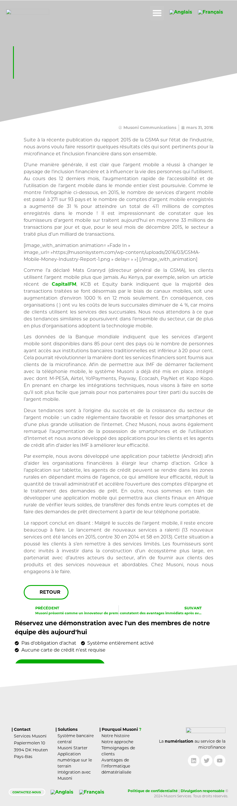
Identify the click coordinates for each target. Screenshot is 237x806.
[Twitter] (206, 760)
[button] (157, 13)
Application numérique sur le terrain (75, 760)
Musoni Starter (73, 747)
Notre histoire (115, 735)
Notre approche (117, 741)
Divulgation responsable (203, 791)
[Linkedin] (193, 760)
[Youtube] (219, 760)
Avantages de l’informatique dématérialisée (116, 766)
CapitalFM (64, 284)
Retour (50, 592)
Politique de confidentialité (153, 791)
